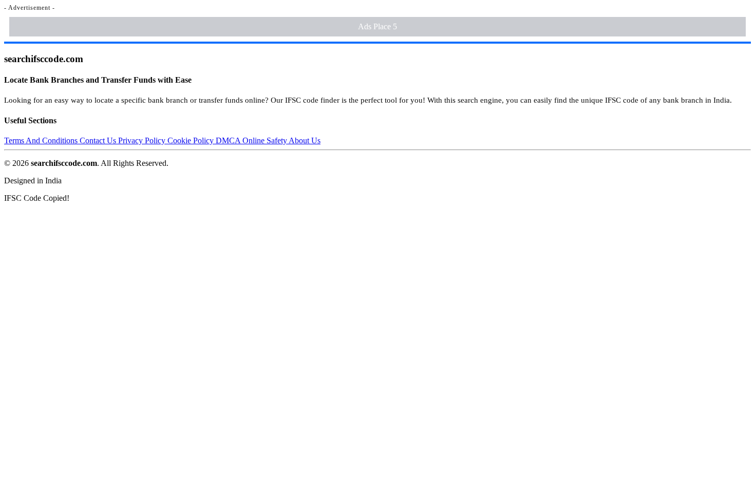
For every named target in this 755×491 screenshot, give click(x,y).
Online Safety (265, 140)
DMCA (229, 140)
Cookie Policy (191, 140)
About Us (304, 140)
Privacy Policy (142, 140)
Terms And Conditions (42, 140)
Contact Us (99, 140)
